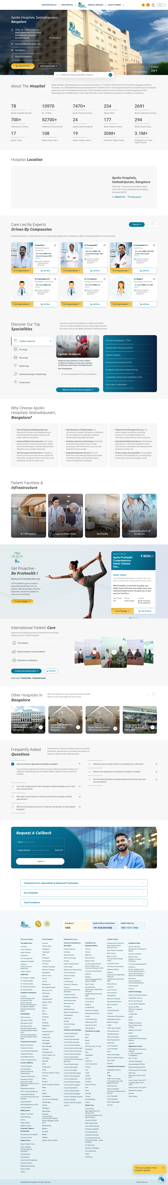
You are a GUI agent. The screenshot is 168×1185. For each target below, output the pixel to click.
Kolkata (44, 1105)
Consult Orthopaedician (72, 1076)
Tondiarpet (45, 958)
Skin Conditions (112, 1004)
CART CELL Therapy (114, 1028)
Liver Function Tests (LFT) (137, 1080)
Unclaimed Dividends (28, 1094)
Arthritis (88, 949)
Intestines (88, 1061)
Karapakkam (46, 972)
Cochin (44, 981)
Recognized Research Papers (28, 1010)
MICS (109, 1052)
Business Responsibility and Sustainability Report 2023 (29, 1030)
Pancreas (88, 1079)
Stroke (87, 1016)
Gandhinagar (46, 1102)
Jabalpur (45, 1137)
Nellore (44, 1014)
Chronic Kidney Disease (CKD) (115, 959)
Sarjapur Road (46, 1002)
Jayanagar (45, 996)
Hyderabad (45, 1026)
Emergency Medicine (71, 997)
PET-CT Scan (133, 1058)
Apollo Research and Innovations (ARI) (27, 999)
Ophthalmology (69, 1009)
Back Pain (88, 955)
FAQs (87, 1154)
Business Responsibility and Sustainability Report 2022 (29, 1037)
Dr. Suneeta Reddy (27, 984)
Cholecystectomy (113, 1031)
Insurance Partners (91, 1132)
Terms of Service (141, 1182)
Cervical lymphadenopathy (137, 964)
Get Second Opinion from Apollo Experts (93, 1116)
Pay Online (88, 1157)
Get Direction (135, 197)
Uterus (87, 1102)
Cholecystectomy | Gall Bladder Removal (115, 1082)
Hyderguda (46, 1034)
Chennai (45, 943)
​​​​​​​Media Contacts (26, 1126)
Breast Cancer (90, 961)
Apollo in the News (27, 1114)
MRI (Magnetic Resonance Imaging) (137, 1050)
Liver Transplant (112, 1046)
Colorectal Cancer (113, 963)
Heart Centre (46, 975)
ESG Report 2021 (26, 1026)
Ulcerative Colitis (91, 1025)
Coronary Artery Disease (93, 971)
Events (23, 1120)
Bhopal (44, 1134)
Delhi (44, 1064)
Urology (66, 961)
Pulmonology (68, 967)
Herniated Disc (90, 987)
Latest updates (26, 1147)
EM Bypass (45, 1108)
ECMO (131, 1020)
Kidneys (88, 1067)
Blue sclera (132, 978)
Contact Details (26, 1107)
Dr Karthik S (40, 245)
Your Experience (90, 1151)
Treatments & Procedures (115, 1016)
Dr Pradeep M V (90, 245)
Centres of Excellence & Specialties (72, 991)
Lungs (87, 1073)
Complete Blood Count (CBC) (136, 1083)
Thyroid (87, 1096)
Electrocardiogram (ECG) (137, 1067)
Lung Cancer (89, 1001)
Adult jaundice (133, 986)
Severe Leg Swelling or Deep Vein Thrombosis (136, 974)
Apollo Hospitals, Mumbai (50, 1084)
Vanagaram (46, 949)
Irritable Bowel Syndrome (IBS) (93, 995)
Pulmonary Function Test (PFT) (137, 1076)
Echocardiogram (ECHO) (137, 1064)
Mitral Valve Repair (113, 1054)
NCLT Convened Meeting (29, 1091)
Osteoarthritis (112, 993)
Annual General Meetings (29, 1051)
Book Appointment (47, 66)
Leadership (24, 955)
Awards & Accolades (27, 961)
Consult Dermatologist (71, 1039)
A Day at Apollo (26, 971)
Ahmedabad (46, 1096)
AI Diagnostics (133, 1036)
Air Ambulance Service (92, 1138)
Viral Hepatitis (90, 1028)
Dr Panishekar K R (42, 279)
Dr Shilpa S (138, 279)
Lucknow (45, 1076)
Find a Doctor (89, 1109)
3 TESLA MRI (133, 1014)
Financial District (47, 1031)
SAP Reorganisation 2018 (29, 1104)
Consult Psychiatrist (70, 1088)
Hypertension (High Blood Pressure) (94, 990)
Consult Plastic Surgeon (72, 1085)
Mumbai (44, 1081)
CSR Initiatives (26, 1017)
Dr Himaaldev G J (141, 245)
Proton (44, 978)
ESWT (131, 1033)
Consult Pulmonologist (71, 1091)
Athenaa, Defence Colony (50, 1073)
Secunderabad (47, 1046)
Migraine (88, 1004)
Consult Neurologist (71, 1067)
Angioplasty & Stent (114, 1019)
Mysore (44, 1005)
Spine (87, 1090)
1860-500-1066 (129, 927)
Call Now (46, 271)
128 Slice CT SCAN (135, 1030)
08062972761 (24, 66)
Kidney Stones (90, 999)
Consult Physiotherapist (72, 1082)
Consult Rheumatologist (72, 1094)
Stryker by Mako (134, 1007)
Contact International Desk (25, 671)
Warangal (45, 1049)
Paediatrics (67, 978)
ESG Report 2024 (26, 1020)
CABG (109, 1025)
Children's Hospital (48, 967)
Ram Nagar (45, 1058)
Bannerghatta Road (48, 987)
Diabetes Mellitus (113, 969)
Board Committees (27, 1045)
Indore (44, 1079)
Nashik (44, 1093)
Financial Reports (26, 1066)
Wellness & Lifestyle (135, 1090)
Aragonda (45, 1017)
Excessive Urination (135, 954)
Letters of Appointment (29, 1060)
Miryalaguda (46, 1043)
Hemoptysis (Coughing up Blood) (137, 950)
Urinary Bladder (90, 1099)
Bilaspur (44, 1128)
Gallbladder (89, 1055)
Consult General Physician (73, 1051)
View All (136, 225)
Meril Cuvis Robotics (135, 1001)
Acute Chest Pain (134, 946)
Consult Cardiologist (71, 1033)
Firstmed (45, 964)
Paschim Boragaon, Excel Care (50, 1121)
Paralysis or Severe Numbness (135, 960)
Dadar (44, 1087)
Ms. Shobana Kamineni (28, 987)
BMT (108, 1073)
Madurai (44, 1008)
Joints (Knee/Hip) (91, 1064)
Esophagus (89, 1049)
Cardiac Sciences (69, 949)
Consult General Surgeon (72, 1054)
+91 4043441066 (102, 927)
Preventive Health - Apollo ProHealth (94, 1141)
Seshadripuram (47, 999)
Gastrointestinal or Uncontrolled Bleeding (136, 982)
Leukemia (110, 987)
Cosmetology (68, 981)
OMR (44, 955)
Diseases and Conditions (115, 943)
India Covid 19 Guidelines (29, 1160)
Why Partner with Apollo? (29, 1134)
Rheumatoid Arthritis (92, 1013)
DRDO (44, 1028)
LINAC (131, 1017)
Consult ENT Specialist (71, 1042)
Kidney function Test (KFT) (137, 1087)
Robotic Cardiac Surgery (115, 1057)
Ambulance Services (92, 1135)
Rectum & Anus (90, 1084)
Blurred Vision (90, 958)
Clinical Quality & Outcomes (26, 1150)
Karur (44, 1011)
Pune (44, 1090)
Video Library (133, 1096)
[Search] (148, 5)
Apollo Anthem (26, 952)
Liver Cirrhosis (112, 990)
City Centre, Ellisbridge (50, 1099)
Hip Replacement (113, 1034)
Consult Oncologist (70, 1070)
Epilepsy (88, 977)
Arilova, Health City (48, 1055)
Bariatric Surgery (112, 1022)
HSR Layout (46, 993)
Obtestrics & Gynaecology (72, 970)
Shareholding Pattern (28, 1088)
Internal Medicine (70, 972)
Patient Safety (25, 1169)
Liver (86, 1070)
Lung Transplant (112, 1049)
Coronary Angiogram (135, 1061)
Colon (87, 1043)
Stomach (88, 1093)
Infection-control (26, 1163)
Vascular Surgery (69, 975)
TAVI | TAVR (111, 1060)
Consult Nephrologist (71, 1064)
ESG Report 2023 (26, 1023)
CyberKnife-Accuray (135, 998)
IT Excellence (25, 1157)
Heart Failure (89, 984)
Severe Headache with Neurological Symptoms (137, 970)
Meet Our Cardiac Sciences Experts (77, 390)
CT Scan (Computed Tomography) (135, 1054)
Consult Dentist (69, 1036)
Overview (24, 946)
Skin (86, 1087)
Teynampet (46, 952)
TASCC (23, 1172)
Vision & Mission (26, 949)
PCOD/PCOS (89, 1007)
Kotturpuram (46, 961)
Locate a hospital (91, 1120)
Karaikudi (45, 1023)
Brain (87, 1037)
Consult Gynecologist (71, 1057)
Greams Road (46, 946)
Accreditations (25, 1154)
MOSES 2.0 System (135, 1023)
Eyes (86, 1052)
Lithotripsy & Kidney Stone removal (116, 1092)
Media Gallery (25, 1123)
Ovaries (87, 1076)
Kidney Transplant (113, 1037)
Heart (87, 1058)
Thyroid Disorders (91, 1019)
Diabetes (88, 974)
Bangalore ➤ (46, 984)
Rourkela (45, 1131)
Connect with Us (26, 1137)
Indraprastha (46, 1067)
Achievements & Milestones (26, 967)
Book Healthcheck (91, 1123)
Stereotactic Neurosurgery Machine (137, 1039)
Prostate (88, 1081)
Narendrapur (46, 1111)
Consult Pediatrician (70, 1079)
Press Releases (26, 1117)
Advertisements (26, 1102)
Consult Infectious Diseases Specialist (73, 1060)
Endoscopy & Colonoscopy (137, 1070)
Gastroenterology (70, 958)
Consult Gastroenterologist (73, 1048)
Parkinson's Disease (91, 1010)
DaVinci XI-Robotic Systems (138, 995)
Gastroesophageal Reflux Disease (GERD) (93, 980)
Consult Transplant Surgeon (73, 1096)
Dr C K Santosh (90, 279)
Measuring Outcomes (28, 1166)
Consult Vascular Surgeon (72, 1102)
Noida (44, 1070)
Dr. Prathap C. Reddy (27, 978)
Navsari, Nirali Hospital (49, 1140)
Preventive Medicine (71, 984)
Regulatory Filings (27, 1079)
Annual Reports (26, 1069)
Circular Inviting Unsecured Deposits (30, 1098)
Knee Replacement (113, 1040)
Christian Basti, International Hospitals (50, 1117)
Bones (87, 1034)
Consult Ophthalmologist (72, 1073)
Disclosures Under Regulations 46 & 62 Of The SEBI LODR (30, 1083)
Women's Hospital (48, 970)
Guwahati (45, 1114)
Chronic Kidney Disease (93, 964)
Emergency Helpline (92, 1129)
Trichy (44, 1020)
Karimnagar (46, 1040)
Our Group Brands (26, 958)
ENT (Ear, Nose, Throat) (93, 1046)
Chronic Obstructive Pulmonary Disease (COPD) (94, 967)
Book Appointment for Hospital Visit (92, 1112)
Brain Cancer (111, 953)
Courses (23, 996)
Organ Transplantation (71, 964)
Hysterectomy (112, 1086)
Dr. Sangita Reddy (26, 990)
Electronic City (47, 990)
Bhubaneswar (46, 1125)
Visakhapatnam (47, 1052)
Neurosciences (69, 955)
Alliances (24, 964)
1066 (153, 6)
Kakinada (45, 1061)
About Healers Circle (28, 1144)
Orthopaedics (68, 1015)
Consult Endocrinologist (72, 1045)
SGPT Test (132, 1073)
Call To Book (146, 611)
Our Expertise (89, 1145)
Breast (87, 1040)
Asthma (87, 952)
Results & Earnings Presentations (27, 1072)
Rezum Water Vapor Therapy (135, 1026)
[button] (154, 224)
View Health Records (92, 1126)
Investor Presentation (28, 1076)
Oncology (67, 952)
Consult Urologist (70, 1099)
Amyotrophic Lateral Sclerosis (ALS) (114, 946)
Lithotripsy (110, 1043)
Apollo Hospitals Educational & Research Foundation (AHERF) (28, 1004)
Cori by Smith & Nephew (137, 1004)
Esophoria (132, 967)
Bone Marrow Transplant (115, 950)
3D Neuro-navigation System (136, 1010)
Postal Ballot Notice (27, 1057)
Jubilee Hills (46, 1037)
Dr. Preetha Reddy (27, 981)
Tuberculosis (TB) (91, 1022)
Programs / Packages (92, 1148)
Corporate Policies (27, 1048)
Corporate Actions (27, 1054)
